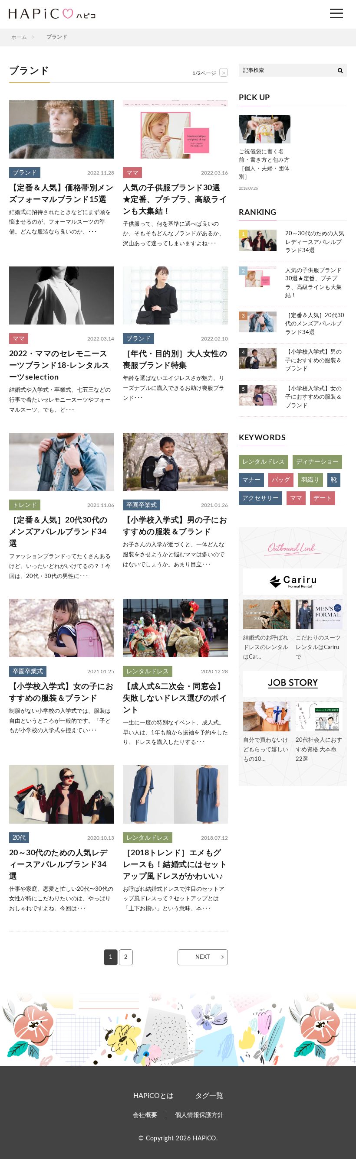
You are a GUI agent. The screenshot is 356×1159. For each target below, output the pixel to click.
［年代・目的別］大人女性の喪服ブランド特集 (175, 360)
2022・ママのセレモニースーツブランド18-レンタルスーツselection (59, 365)
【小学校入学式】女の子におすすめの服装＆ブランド (61, 692)
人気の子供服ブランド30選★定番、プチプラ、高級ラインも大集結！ (175, 199)
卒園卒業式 (141, 505)
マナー (251, 480)
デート (322, 498)
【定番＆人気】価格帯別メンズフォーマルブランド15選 (61, 194)
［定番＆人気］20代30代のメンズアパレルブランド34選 (58, 532)
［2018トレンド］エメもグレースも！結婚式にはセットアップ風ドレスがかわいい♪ (175, 864)
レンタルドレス (147, 672)
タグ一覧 (209, 1095)
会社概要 (145, 1115)
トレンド (25, 505)
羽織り (310, 480)
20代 (19, 838)
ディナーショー (317, 462)
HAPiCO (204, 1139)
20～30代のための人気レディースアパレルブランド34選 (58, 864)
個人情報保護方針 (199, 1115)
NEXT (202, 957)
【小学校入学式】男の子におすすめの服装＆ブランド (175, 526)
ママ (132, 173)
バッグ (281, 480)
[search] (340, 70)
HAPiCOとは (153, 1095)
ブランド (25, 173)
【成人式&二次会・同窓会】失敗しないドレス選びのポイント (175, 698)
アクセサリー (260, 498)
